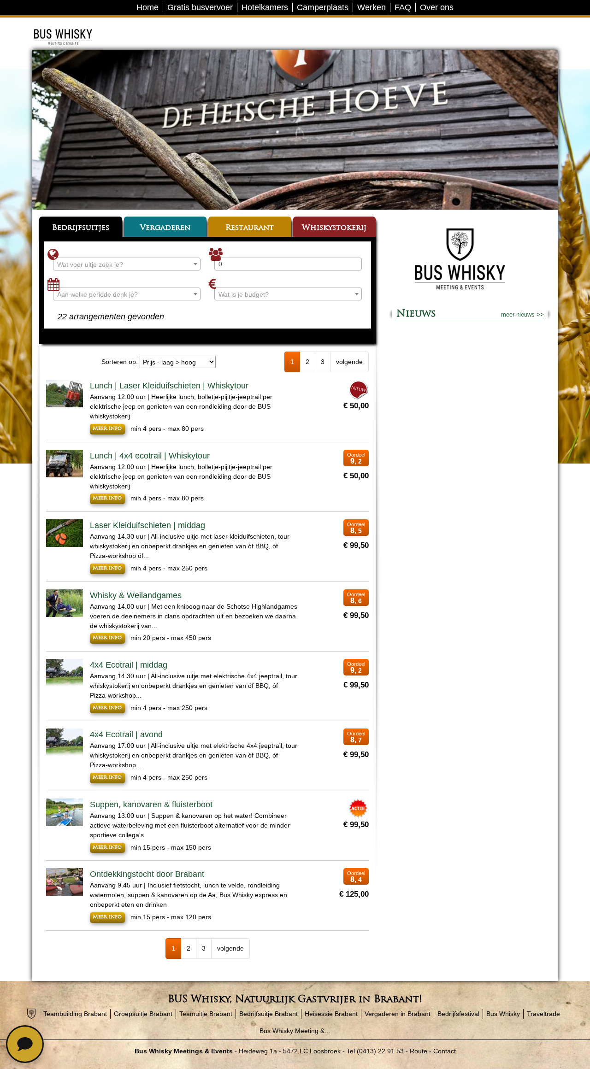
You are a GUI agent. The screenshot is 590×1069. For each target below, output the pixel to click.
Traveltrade (543, 1013)
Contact (444, 1051)
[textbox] (126, 264)
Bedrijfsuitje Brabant (268, 1013)
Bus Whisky (503, 1013)
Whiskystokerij (334, 228)
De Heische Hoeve (77, 25)
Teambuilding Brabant (75, 1013)
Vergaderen (165, 228)
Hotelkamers (265, 7)
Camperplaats (322, 7)
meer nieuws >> (522, 314)
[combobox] (127, 264)
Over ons (437, 7)
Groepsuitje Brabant (143, 1013)
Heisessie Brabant (331, 1013)
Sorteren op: (119, 361)
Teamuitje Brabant (205, 1013)
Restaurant (249, 228)
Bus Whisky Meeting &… (295, 1030)
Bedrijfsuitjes (80, 228)
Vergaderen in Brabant (398, 1013)
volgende (349, 361)
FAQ (403, 7)
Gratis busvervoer (200, 7)
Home (147, 7)
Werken (371, 7)
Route (418, 1051)
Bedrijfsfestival (458, 1013)
